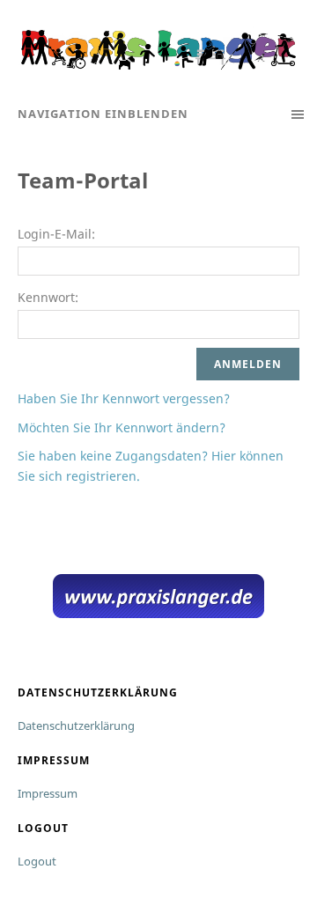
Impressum (47, 793)
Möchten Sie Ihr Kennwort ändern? (121, 427)
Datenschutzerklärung (76, 725)
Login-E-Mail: (56, 233)
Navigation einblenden (103, 114)
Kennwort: (48, 297)
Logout (37, 861)
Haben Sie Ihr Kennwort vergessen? (124, 398)
